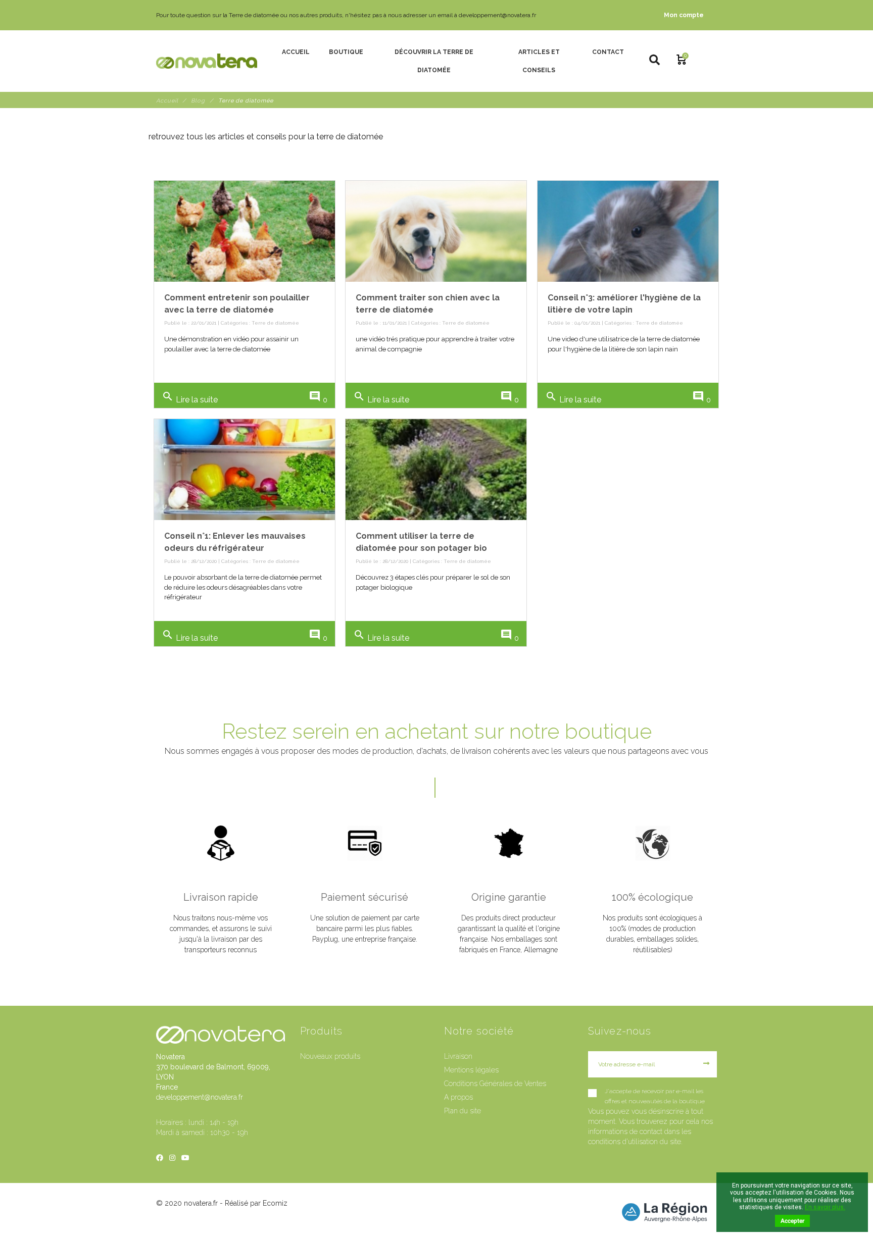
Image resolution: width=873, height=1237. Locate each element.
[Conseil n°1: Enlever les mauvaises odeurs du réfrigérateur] (244, 469)
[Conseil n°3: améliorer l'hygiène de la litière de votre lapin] (628, 231)
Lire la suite (190, 397)
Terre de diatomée (275, 323)
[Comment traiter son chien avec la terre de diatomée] (436, 231)
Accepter (792, 1220)
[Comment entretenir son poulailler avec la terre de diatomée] (244, 231)
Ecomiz (275, 1203)
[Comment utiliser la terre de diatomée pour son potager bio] (436, 469)
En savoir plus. (825, 1207)
